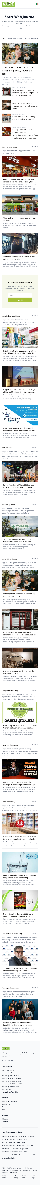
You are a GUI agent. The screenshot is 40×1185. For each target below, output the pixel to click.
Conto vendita (6, 1089)
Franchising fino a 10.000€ (10, 1076)
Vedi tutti (35, 147)
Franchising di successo (9, 1101)
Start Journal (6, 1104)
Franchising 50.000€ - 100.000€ (12, 1084)
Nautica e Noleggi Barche (20, 1149)
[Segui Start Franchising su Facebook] (6, 1060)
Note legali (33, 1177)
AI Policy (16, 1177)
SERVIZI (14, 1155)
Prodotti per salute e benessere (12, 1152)
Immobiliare (6, 1149)
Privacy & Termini (4, 1177)
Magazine (5, 1107)
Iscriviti (20, 300)
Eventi (4, 1110)
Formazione (21, 1145)
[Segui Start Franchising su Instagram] (2, 1060)
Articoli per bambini (8, 1139)
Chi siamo (5, 1119)
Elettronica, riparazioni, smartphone (13, 1142)
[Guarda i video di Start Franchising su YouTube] (12, 1060)
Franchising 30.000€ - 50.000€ (11, 1081)
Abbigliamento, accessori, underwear (14, 1136)
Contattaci (5, 1122)
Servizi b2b (22, 1155)
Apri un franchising (8, 1070)
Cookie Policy (24, 1177)
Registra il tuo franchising (10, 1092)
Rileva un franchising (8, 1073)
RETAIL (26, 1152)
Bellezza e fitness (22, 1139)
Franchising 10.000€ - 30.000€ (11, 1078)
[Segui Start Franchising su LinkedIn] (9, 1060)
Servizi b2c (32, 1155)
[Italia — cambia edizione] (37, 4)
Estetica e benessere (8, 1145)
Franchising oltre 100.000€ (10, 1086)
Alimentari (31, 1136)
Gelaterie (30, 1145)
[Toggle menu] (18, 4)
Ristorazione (6, 1155)
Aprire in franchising (15, 38)
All (4, 38)
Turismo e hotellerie (8, 1158)
